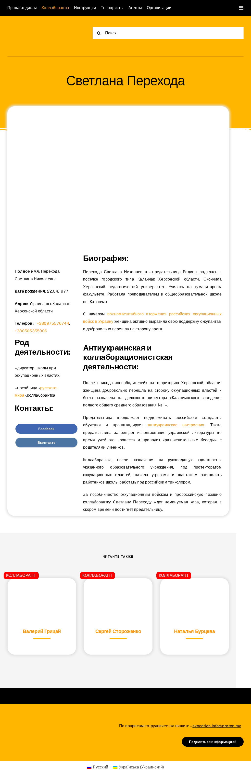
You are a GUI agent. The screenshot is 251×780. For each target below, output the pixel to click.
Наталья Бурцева (194, 631)
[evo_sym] (19, 722)
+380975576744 (53, 323)
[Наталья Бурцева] (194, 590)
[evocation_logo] (35, 27)
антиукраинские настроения (176, 425)
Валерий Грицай (42, 631)
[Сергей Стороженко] (118, 590)
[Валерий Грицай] (41, 590)
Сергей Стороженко (118, 631)
